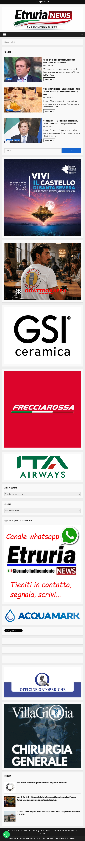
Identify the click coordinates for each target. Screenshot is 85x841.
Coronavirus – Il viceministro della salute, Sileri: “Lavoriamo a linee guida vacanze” (23, 130)
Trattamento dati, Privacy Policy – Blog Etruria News (28, 830)
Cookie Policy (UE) (59, 830)
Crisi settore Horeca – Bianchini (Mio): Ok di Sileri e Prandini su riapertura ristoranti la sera (23, 99)
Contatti (42, 833)
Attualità (10, 110)
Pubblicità (72, 830)
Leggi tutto (50, 79)
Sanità (9, 79)
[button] (4, 34)
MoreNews (59, 838)
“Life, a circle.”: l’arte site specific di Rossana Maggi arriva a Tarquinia (42, 782)
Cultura (7, 776)
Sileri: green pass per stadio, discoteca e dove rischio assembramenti (23, 69)
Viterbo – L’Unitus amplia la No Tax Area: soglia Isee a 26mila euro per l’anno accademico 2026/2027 (48, 813)
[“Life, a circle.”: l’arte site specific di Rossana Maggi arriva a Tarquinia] (9, 787)
